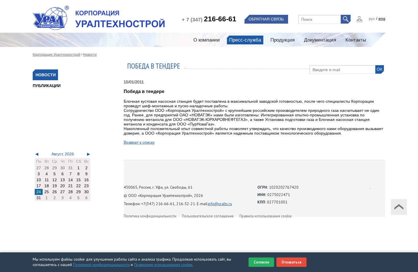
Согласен (261, 262)
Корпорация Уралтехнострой (56, 55)
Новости (90, 55)
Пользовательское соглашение (208, 216)
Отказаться (291, 262)
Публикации (47, 85)
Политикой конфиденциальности (101, 264)
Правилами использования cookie (163, 264)
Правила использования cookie (265, 216)
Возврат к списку (139, 142)
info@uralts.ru (220, 203)
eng (381, 18)
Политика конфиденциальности (150, 216)
